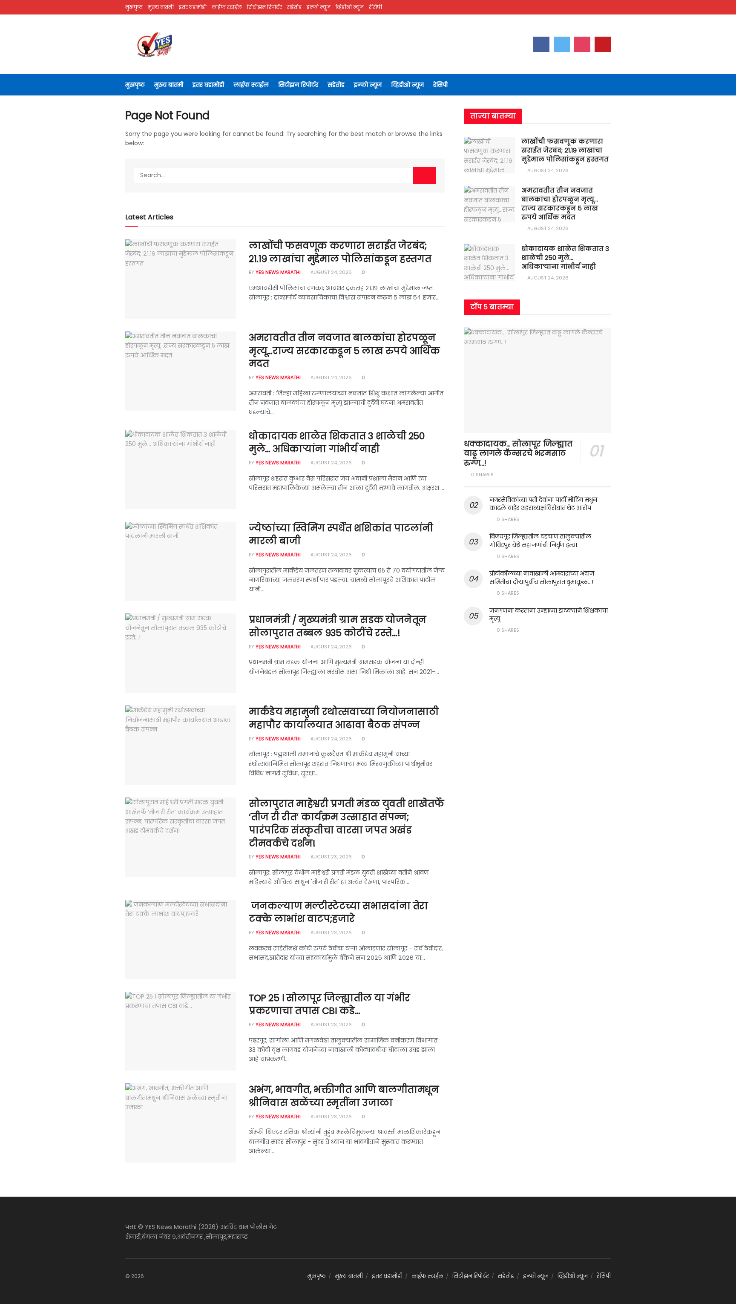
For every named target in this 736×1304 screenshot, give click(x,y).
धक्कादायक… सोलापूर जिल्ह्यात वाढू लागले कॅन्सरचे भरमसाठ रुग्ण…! (518, 453)
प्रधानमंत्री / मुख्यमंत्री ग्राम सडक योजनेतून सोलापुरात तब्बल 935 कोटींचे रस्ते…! (337, 626)
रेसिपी (375, 7)
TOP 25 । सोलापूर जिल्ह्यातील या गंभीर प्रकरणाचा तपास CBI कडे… (329, 1004)
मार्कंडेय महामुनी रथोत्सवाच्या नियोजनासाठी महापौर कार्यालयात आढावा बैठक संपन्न (343, 718)
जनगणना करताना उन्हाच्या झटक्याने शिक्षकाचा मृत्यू (548, 614)
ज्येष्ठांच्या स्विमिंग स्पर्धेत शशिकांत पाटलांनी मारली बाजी (341, 534)
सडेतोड (294, 7)
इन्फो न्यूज (319, 7)
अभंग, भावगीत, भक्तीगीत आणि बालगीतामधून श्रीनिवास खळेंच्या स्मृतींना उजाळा (344, 1096)
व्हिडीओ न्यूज (350, 7)
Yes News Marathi (278, 272)
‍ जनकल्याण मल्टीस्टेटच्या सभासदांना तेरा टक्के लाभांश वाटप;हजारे (338, 912)
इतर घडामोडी (193, 7)
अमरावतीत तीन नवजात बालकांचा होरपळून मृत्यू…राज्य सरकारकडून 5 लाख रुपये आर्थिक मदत (344, 351)
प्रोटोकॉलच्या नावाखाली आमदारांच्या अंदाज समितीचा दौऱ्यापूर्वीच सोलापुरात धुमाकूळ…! (541, 577)
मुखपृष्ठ (134, 7)
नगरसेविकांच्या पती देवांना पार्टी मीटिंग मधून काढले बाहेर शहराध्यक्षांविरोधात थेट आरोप (543, 503)
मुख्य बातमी (161, 7)
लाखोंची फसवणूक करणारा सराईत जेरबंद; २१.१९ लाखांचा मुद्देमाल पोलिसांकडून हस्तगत (340, 252)
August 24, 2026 (330, 272)
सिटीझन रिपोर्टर (264, 7)
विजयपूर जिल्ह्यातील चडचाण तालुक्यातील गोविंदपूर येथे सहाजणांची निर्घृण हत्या (540, 540)
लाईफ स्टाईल (227, 7)
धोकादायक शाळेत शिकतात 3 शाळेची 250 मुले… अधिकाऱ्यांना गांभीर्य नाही (336, 442)
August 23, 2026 (330, 856)
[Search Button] (424, 175)
